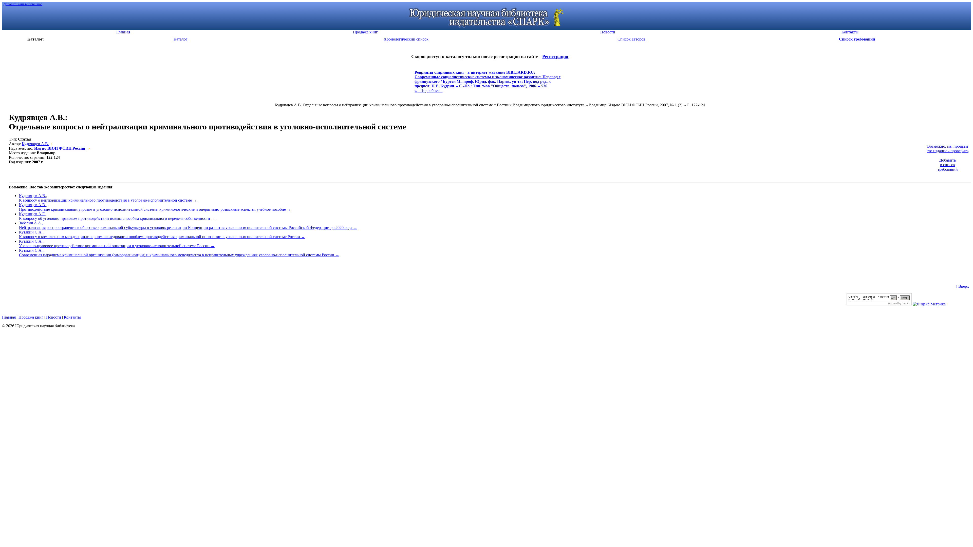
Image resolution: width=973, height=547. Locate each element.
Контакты (72, 317)
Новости (53, 317)
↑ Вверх (962, 286)
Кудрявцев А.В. (35, 144)
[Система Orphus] (879, 304)
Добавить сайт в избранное (23, 4)
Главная (9, 317)
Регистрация (555, 56)
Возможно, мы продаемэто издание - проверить (947, 148)
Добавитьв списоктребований (948, 164)
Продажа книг (30, 317)
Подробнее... (487, 84)
